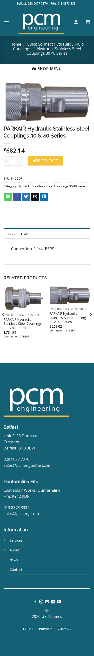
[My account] (76, 21)
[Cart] (88, 21)
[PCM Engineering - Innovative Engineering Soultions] (41, 21)
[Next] (90, 324)
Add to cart (45, 160)
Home (15, 44)
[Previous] (3, 324)
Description (18, 233)
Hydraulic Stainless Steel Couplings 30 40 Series (54, 51)
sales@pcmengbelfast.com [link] (27, 465)
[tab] (47, 233)
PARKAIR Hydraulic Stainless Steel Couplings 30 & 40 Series (23, 323)
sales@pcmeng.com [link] (21, 513)
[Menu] (6, 21)
